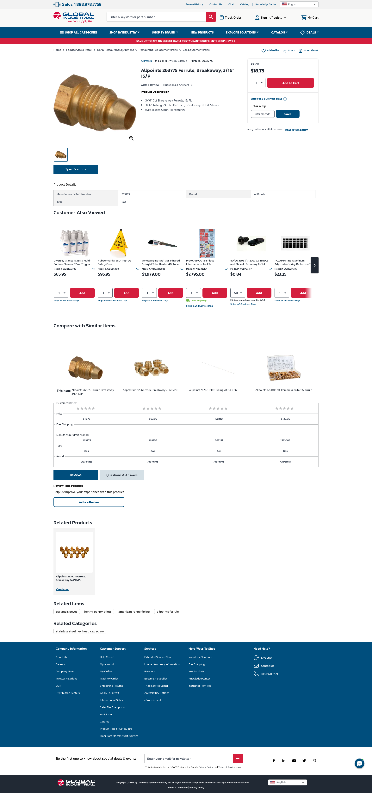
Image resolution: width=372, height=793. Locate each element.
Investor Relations (66, 679)
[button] (299, 4)
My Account (107, 664)
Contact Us (215, 4)
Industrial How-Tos (200, 686)
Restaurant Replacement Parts (158, 49)
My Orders (106, 671)
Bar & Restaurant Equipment (115, 49)
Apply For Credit (109, 693)
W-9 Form (106, 714)
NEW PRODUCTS (202, 32)
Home (57, 49)
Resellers (149, 671)
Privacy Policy (206, 767)
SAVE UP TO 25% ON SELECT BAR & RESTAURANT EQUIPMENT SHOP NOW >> (186, 41)
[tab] (75, 169)
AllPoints (146, 61)
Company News (65, 671)
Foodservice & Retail (79, 49)
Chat (231, 4)
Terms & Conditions (178, 787)
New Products (196, 671)
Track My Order (109, 679)
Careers (60, 664)
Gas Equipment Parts (196, 49)
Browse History (194, 4)
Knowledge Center (266, 4)
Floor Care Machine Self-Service (119, 736)
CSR (58, 686)
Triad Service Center (156, 686)
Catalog (244, 4)
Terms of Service (226, 767)
